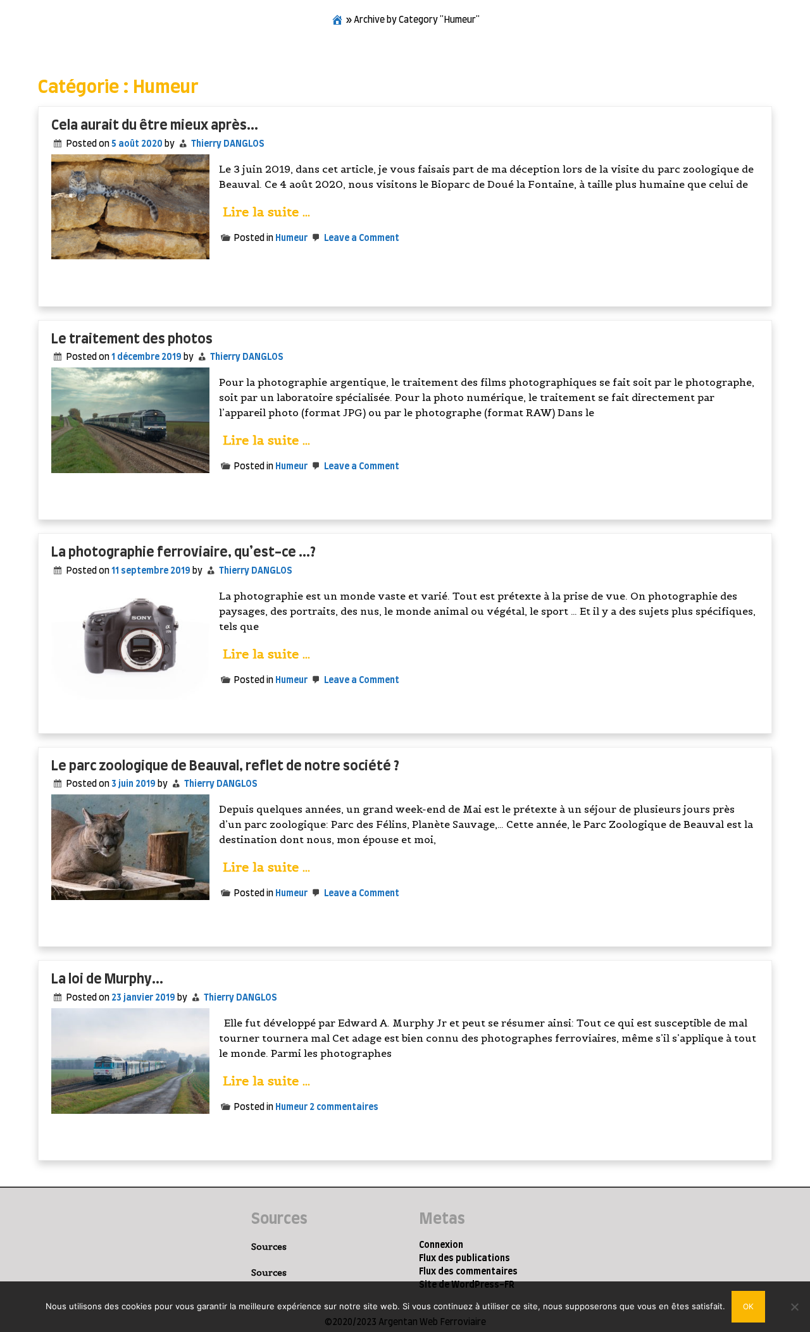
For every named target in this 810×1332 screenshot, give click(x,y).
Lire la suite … (266, 212)
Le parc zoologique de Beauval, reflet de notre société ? (225, 766)
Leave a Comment (360, 238)
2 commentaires (343, 1107)
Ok (748, 1306)
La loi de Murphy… (107, 979)
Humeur (291, 238)
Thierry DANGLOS (228, 144)
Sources (269, 1246)
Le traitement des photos (132, 339)
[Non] (794, 1306)
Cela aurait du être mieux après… (154, 125)
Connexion (441, 1245)
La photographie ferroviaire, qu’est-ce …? (183, 552)
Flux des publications (464, 1258)
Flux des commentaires (468, 1271)
